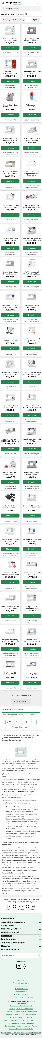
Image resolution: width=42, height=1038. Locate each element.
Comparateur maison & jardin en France (21, 1026)
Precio (5, 20)
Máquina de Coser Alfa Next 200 (32, 540)
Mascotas (5, 946)
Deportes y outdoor (10, 929)
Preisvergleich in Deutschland (21, 1009)
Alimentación (7, 918)
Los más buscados (21, 986)
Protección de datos (21, 983)
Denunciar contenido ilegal (21, 695)
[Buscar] (3, 8)
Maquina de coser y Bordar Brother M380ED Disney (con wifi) (31, 139)
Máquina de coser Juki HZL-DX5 (32, 574)
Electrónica (6, 936)
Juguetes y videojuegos (13, 942)
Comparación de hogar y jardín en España (21, 1020)
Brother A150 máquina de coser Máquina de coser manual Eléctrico (32, 507)
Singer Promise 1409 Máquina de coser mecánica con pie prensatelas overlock (10, 39)
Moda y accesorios (10, 949)
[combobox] (23, 8)
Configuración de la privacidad (21, 997)
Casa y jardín (7, 925)
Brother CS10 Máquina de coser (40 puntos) (32, 373)
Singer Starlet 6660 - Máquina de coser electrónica (10, 540)
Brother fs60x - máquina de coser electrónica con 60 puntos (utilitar (31, 607)
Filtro (37, 20)
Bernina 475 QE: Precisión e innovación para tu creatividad (10, 574)
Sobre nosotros (21, 992)
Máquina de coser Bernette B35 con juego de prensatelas (10, 340)
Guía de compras (21, 994)
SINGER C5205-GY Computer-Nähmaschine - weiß (32, 306)
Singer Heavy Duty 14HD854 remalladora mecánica (10, 106)
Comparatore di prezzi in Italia (21, 1029)
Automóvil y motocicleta (13, 922)
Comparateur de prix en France (21, 1023)
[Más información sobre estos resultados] (26, 14)
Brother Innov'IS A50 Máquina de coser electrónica (10, 206)
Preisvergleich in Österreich (21, 1006)
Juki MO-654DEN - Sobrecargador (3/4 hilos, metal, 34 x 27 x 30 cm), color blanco (10, 473)
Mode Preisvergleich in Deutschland (21, 1014)
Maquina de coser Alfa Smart (32, 73)
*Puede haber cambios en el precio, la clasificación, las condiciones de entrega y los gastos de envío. (21, 1033)
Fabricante (17, 20)
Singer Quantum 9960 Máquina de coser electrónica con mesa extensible (10, 607)
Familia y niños (8, 939)
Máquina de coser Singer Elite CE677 (31, 173)
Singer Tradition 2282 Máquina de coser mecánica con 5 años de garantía (10, 373)
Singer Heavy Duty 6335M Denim (31, 473)
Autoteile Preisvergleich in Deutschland (21, 1012)
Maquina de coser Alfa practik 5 (32, 340)
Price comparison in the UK (21, 1017)
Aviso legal (21, 980)
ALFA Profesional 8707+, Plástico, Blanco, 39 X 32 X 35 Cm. (32, 273)
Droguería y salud (10, 932)
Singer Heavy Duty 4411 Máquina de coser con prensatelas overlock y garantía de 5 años (10, 273)
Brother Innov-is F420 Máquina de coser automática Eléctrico (10, 306)
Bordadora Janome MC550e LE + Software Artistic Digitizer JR (10, 440)
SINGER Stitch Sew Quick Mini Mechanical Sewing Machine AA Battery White (32, 206)
